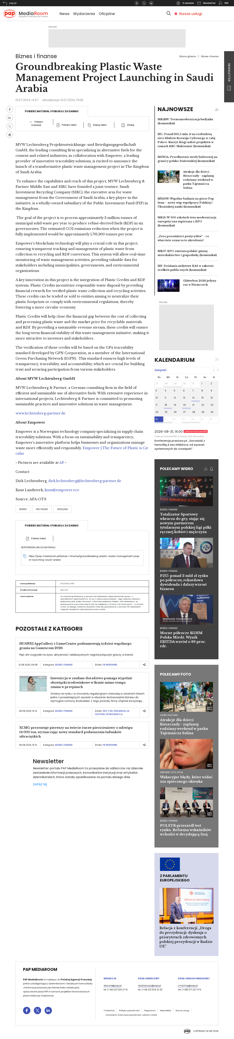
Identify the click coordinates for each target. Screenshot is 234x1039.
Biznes (23, 509)
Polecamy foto (175, 674)
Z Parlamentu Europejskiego (175, 878)
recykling (42, 509)
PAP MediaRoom (40, 969)
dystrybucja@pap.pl (149, 985)
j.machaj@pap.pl (188, 985)
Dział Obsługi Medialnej (194, 978)
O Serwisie (109, 1010)
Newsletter (229, 72)
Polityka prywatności (129, 1010)
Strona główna (187, 56)
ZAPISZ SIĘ (40, 784)
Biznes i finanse (209, 56)
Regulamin (150, 1010)
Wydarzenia (84, 13)
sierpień (160, 370)
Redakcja (110, 978)
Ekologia (62, 509)
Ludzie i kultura (169, 715)
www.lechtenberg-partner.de (40, 413)
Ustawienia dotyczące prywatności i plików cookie (131, 1014)
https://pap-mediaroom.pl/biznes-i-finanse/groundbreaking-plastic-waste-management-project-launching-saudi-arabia (84, 558)
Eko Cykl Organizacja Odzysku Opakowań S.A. (112, 712)
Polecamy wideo (176, 468)
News (64, 13)
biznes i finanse (169, 509)
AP (61, 463)
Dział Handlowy (148, 978)
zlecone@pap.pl (113, 985)
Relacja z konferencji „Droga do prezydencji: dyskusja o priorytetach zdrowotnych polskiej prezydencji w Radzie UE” (186, 937)
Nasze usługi (190, 13)
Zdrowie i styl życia (171, 772)
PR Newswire (110, 664)
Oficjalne (107, 13)
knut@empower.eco (62, 490)
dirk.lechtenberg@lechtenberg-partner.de (84, 481)
